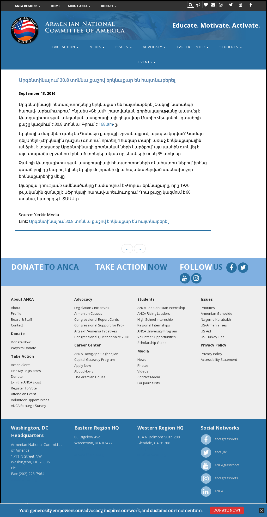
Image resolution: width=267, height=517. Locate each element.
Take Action (64, 47)
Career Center (191, 47)
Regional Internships (153, 325)
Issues (122, 47)
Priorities (208, 307)
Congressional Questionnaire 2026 (101, 337)
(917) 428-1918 (87, 448)
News (141, 359)
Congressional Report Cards (96, 319)
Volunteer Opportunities (30, 400)
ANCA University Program (157, 331)
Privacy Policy (211, 353)
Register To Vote (24, 388)
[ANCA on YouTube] (241, 5)
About (15, 307)
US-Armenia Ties (214, 325)
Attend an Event (23, 394)
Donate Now (21, 342)
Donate (107, 6)
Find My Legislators (26, 370)
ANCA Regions (26, 6)
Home (55, 6)
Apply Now (82, 365)
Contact (17, 325)
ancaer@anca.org (89, 454)
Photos (143, 365)
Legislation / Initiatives (91, 307)
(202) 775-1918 (30, 467)
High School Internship (155, 319)
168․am (106, 124)
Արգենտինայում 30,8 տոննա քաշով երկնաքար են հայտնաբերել (98, 221)
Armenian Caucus (88, 313)
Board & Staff (21, 319)
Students (229, 47)
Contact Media (148, 377)
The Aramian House (90, 377)
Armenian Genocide (216, 313)
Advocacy (153, 47)
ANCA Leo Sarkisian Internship (161, 307)
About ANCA (78, 6)
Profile (16, 313)
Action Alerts (21, 364)
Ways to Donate (23, 347)
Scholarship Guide (152, 342)
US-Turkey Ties (212, 337)
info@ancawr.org (151, 454)
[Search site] (190, 5)
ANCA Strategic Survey (28, 405)
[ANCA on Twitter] (231, 5)
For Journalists (148, 383)
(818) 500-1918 (150, 448)
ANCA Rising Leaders (153, 313)
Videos (142, 371)
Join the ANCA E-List (26, 382)
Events (145, 62)
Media (96, 47)
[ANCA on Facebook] (250, 5)
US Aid (206, 331)
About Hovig (83, 371)
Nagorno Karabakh (216, 319)
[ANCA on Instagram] (221, 5)
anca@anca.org (24, 479)
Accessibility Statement (219, 359)
